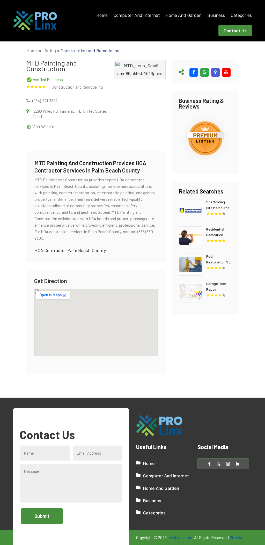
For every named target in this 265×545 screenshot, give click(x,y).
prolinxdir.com (179, 537)
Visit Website (43, 126)
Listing (49, 50)
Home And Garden (184, 15)
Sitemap (237, 537)
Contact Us (235, 30)
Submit (41, 516)
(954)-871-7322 (44, 100)
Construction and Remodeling (90, 50)
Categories (241, 15)
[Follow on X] (218, 464)
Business (216, 15)
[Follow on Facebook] (209, 464)
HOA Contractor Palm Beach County (70, 250)
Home (102, 15)
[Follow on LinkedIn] (237, 464)
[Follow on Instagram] (228, 464)
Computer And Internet (136, 15)
